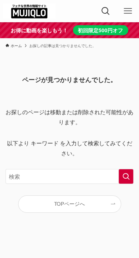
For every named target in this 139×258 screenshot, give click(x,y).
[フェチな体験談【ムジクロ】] (29, 11)
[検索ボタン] (106, 11)
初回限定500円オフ (100, 30)
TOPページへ (69, 203)
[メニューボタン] (128, 11)
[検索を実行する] (126, 176)
